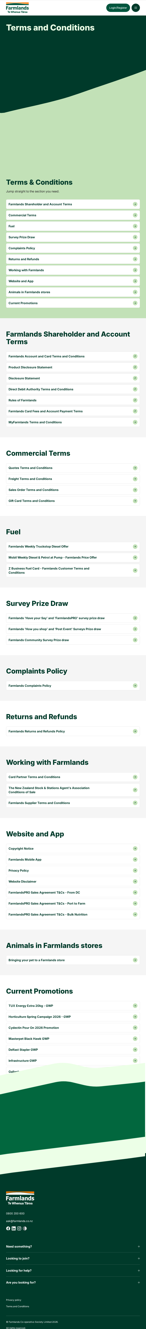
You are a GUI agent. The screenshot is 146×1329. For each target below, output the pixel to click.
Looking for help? (19, 1270)
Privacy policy (13, 1300)
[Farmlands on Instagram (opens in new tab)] (19, 1228)
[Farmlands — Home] (38, 7)
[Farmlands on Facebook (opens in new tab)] (8, 1228)
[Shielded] (25, 1228)
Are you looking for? (21, 1282)
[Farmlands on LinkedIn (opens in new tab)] (14, 1228)
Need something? (19, 1246)
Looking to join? (17, 1258)
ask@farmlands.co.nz (19, 1221)
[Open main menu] (136, 8)
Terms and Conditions (17, 1306)
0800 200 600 (15, 1213)
